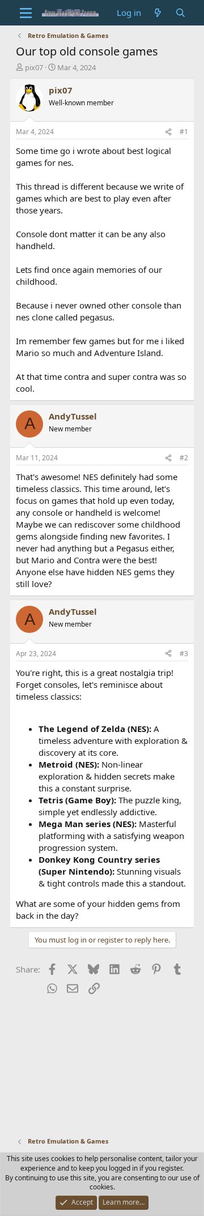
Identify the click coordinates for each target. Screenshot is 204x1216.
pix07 (34, 67)
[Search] (180, 12)
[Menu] (25, 13)
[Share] (168, 132)
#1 (184, 131)
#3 (184, 653)
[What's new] (158, 12)
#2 (184, 458)
